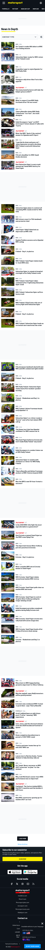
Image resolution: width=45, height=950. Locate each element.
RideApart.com (22, 912)
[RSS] (33, 884)
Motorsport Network (18, 947)
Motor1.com (22, 899)
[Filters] (41, 36)
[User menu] (41, 3)
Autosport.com (22, 906)
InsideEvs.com (22, 896)
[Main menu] (3, 3)
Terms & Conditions (11, 944)
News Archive (22, 844)
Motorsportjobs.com (22, 902)
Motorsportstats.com (23, 909)
